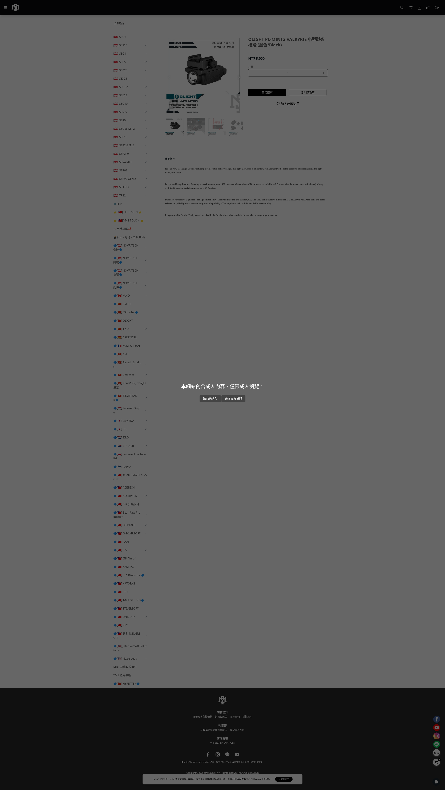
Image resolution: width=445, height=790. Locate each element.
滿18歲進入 (210, 399)
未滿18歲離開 (233, 399)
